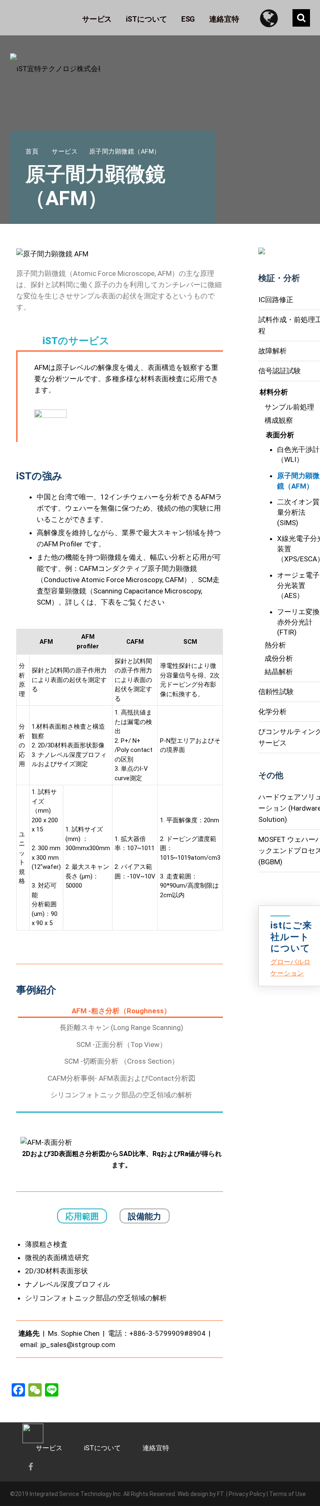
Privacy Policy (247, 1494)
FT (220, 1494)
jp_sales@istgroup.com (77, 1344)
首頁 (31, 151)
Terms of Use (287, 1494)
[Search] (301, 18)
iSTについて (102, 1448)
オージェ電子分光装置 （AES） (298, 585)
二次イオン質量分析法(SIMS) (298, 512)
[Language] (272, 17)
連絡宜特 (155, 1448)
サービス (65, 151)
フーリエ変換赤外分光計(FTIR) (298, 622)
